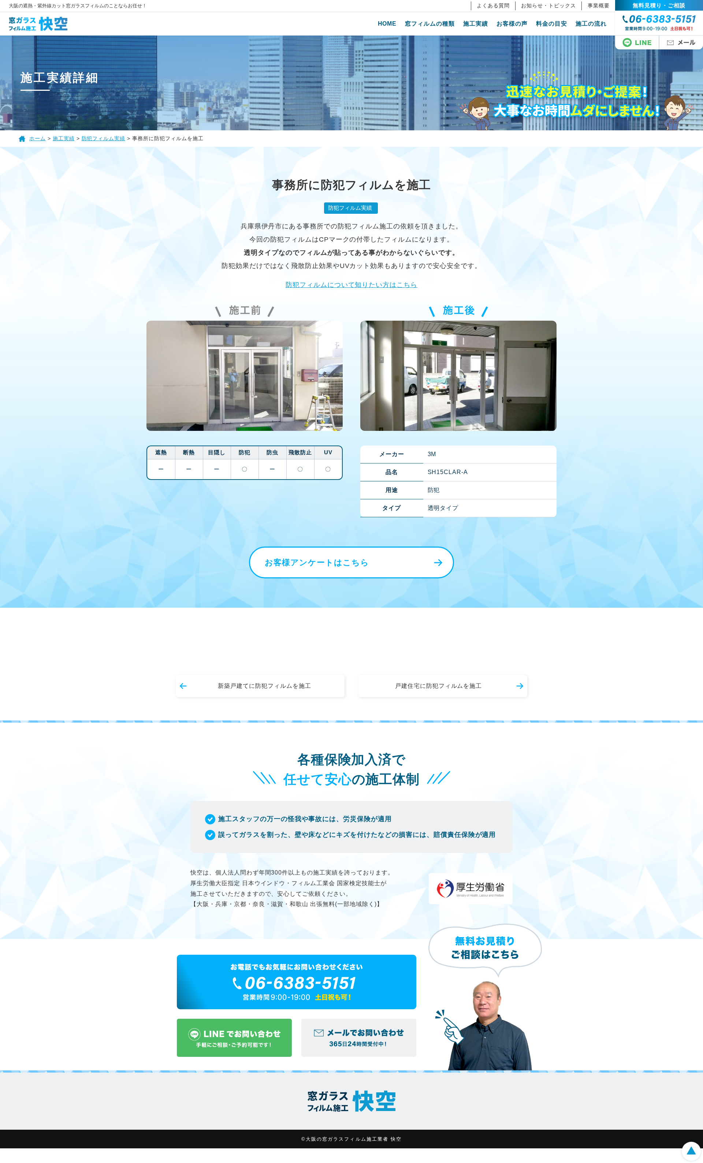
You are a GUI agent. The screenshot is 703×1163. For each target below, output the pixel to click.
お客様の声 (512, 23)
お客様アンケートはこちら (317, 562)
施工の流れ (591, 23)
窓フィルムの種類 (430, 23)
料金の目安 (551, 23)
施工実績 (475, 23)
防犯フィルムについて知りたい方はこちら (351, 284)
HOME (387, 23)
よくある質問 (493, 5)
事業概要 (599, 5)
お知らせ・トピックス (548, 5)
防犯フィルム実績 (350, 208)
